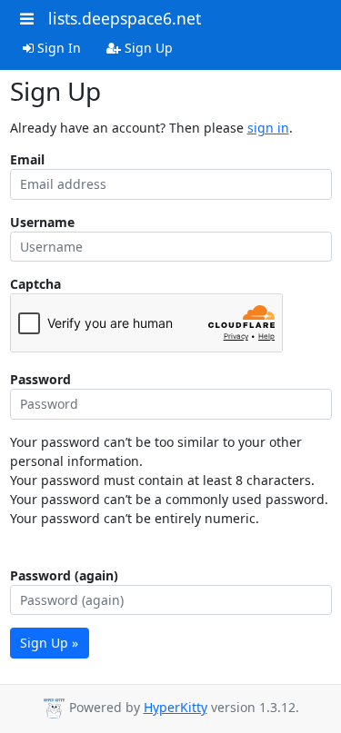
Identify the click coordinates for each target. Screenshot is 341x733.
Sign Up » (49, 642)
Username (42, 222)
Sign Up (147, 47)
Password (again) (64, 575)
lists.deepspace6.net (124, 18)
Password (40, 379)
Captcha (35, 283)
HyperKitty (175, 707)
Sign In (57, 47)
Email (27, 159)
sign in (268, 127)
